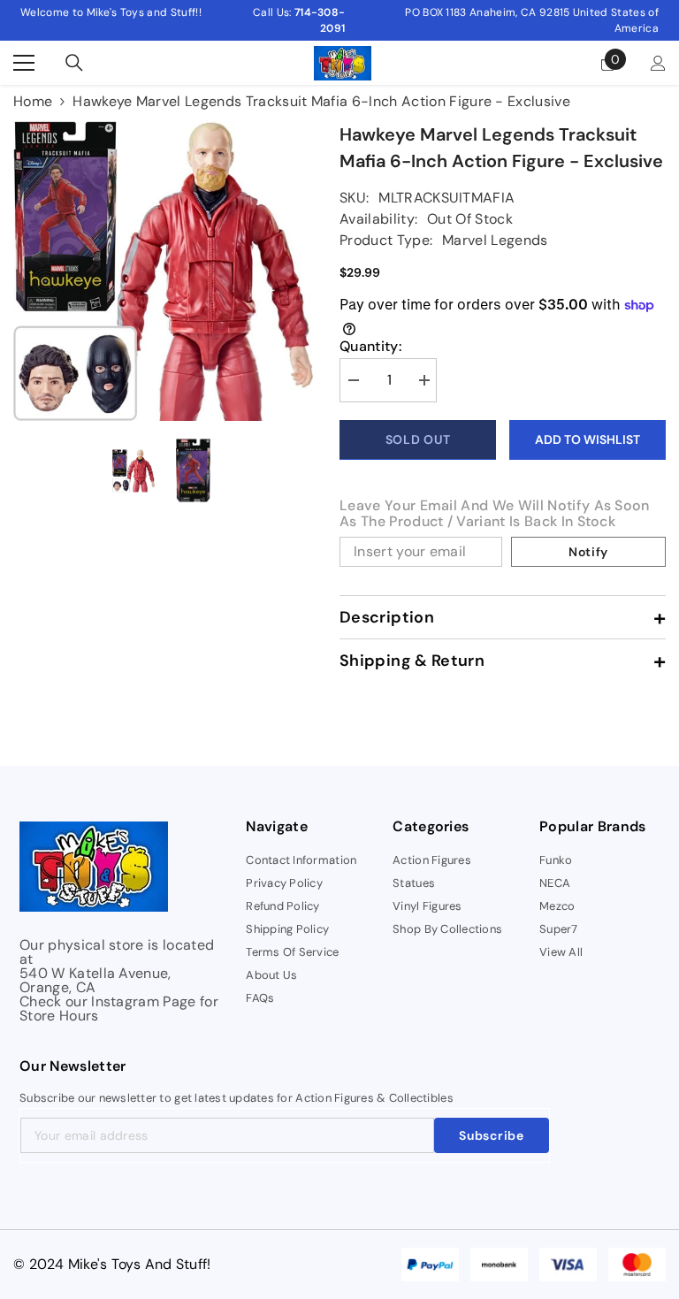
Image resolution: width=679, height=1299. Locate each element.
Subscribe (491, 1135)
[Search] (74, 62)
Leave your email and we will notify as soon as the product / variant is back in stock (495, 514)
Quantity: (370, 347)
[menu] (23, 62)
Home (32, 102)
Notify (588, 552)
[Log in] (658, 63)
